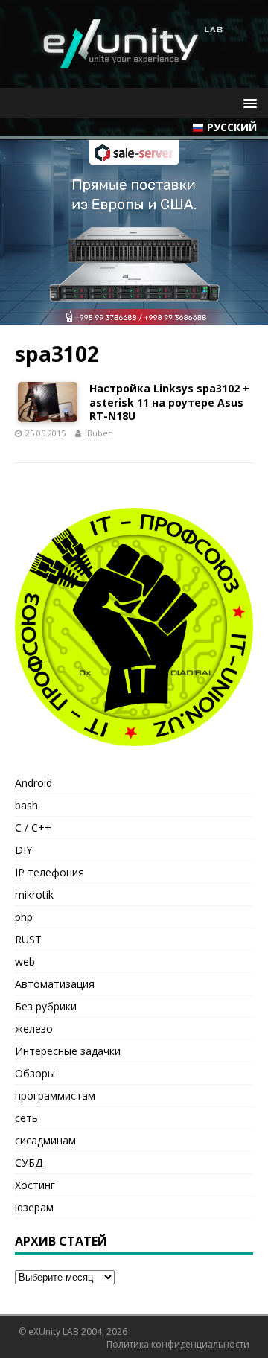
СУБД (28, 1162)
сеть (26, 1118)
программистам (55, 1095)
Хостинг (35, 1185)
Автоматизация (55, 984)
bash (26, 805)
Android (33, 783)
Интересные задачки (68, 1051)
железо (34, 1028)
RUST (28, 939)
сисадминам (45, 1140)
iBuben (99, 433)
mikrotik (34, 894)
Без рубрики (46, 1006)
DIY (23, 850)
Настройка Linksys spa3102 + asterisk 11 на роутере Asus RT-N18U (169, 401)
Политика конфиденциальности (177, 1344)
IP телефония (49, 872)
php (24, 917)
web (25, 961)
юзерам (34, 1207)
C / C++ (33, 827)
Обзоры (35, 1073)
